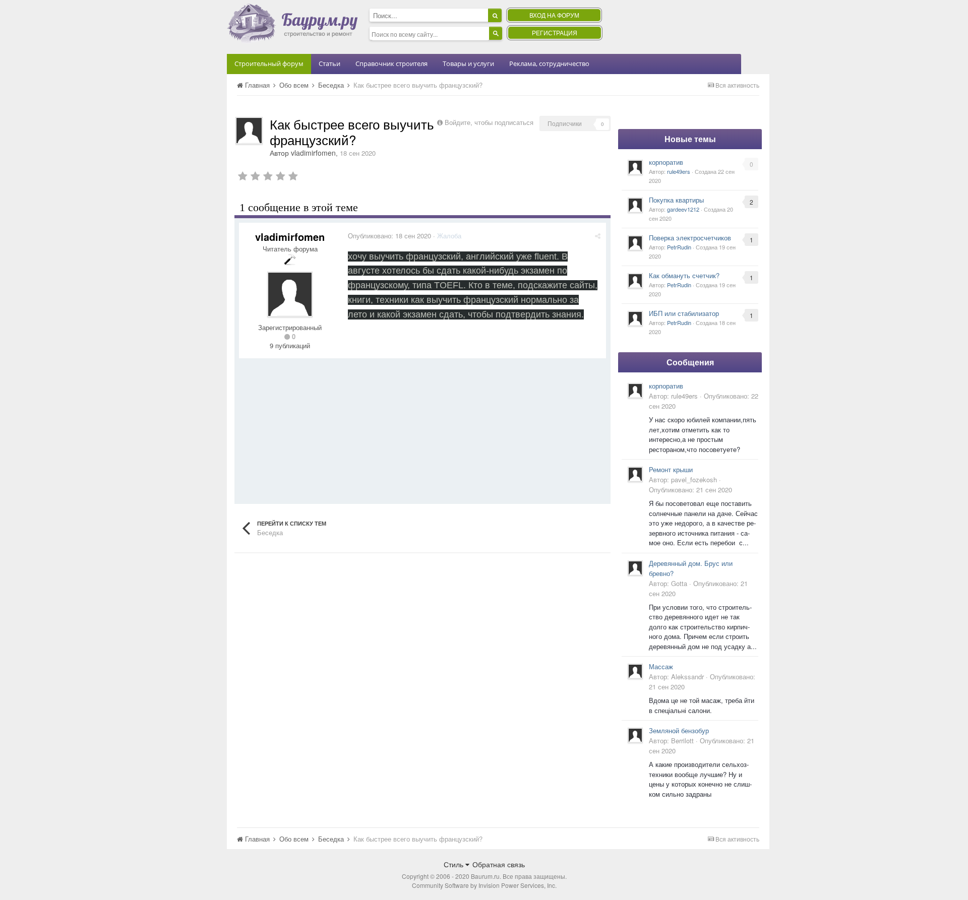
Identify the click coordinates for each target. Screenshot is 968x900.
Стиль (454, 864)
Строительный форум (269, 63)
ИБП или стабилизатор (684, 313)
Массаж (661, 666)
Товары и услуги (468, 63)
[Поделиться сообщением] (597, 235)
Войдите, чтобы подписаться (489, 122)
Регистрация (554, 32)
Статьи (329, 63)
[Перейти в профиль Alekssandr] (635, 671)
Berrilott (682, 740)
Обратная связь (498, 864)
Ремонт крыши (671, 469)
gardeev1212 (683, 209)
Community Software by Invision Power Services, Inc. (484, 885)
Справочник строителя (391, 63)
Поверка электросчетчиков (690, 237)
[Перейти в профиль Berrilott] (635, 735)
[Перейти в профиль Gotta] (635, 567)
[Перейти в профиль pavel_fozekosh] (635, 474)
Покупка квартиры (676, 200)
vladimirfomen (313, 153)
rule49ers (678, 171)
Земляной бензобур (679, 730)
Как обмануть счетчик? (684, 275)
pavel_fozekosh (694, 479)
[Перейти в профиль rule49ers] (635, 167)
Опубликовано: (389, 235)
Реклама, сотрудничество (549, 63)
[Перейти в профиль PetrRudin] (635, 242)
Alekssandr (687, 676)
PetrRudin (679, 247)
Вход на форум (554, 15)
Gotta (679, 583)
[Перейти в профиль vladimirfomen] (249, 130)
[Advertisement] (422, 428)
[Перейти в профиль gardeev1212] (635, 205)
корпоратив (666, 162)
